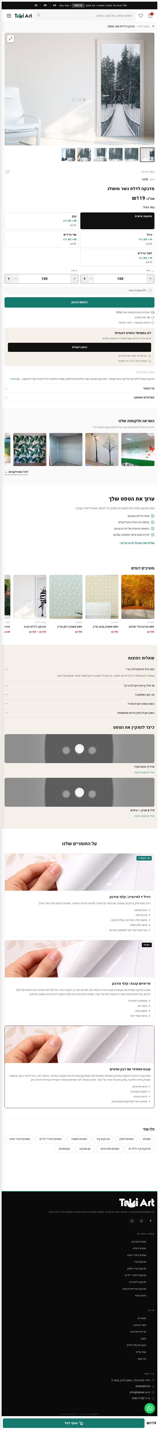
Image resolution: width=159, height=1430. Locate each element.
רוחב (148, 270)
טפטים (147, 1139)
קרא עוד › (14, 379)
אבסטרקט (85, 1149)
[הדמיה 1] (100, 154)
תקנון (143, 1338)
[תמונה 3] (115, 154)
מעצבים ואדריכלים (136, 1345)
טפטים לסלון (126, 1139)
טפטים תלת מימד (109, 1149)
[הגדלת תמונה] (10, 38)
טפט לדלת (143, 26)
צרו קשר (141, 1359)
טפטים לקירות (138, 1242)
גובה (73, 270)
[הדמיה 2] (84, 154)
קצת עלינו (141, 1352)
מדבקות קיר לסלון (136, 1269)
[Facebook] (150, 1221)
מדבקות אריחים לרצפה (134, 1289)
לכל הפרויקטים (18, 472)
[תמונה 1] (147, 154)
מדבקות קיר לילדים (140, 1149)
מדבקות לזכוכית (137, 1282)
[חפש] (39, 15)
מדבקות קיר (103, 1139)
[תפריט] (9, 15)
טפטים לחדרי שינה (19, 1139)
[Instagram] (141, 1221)
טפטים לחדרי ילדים (50, 1139)
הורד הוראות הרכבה (144, 772)
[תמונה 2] (131, 154)
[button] (137, 449)
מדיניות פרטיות (138, 1332)
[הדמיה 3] (68, 154)
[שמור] (7, 172)
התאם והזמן (79, 302)
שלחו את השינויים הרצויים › (136, 543)
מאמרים (142, 1318)
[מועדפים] (141, 16)
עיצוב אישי (140, 1295)
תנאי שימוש (140, 1325)
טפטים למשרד (79, 1139)
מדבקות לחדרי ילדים (135, 1275)
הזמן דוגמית (79, 347)
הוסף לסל (71, 1423)
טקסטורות (64, 1149)
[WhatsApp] (132, 1221)
